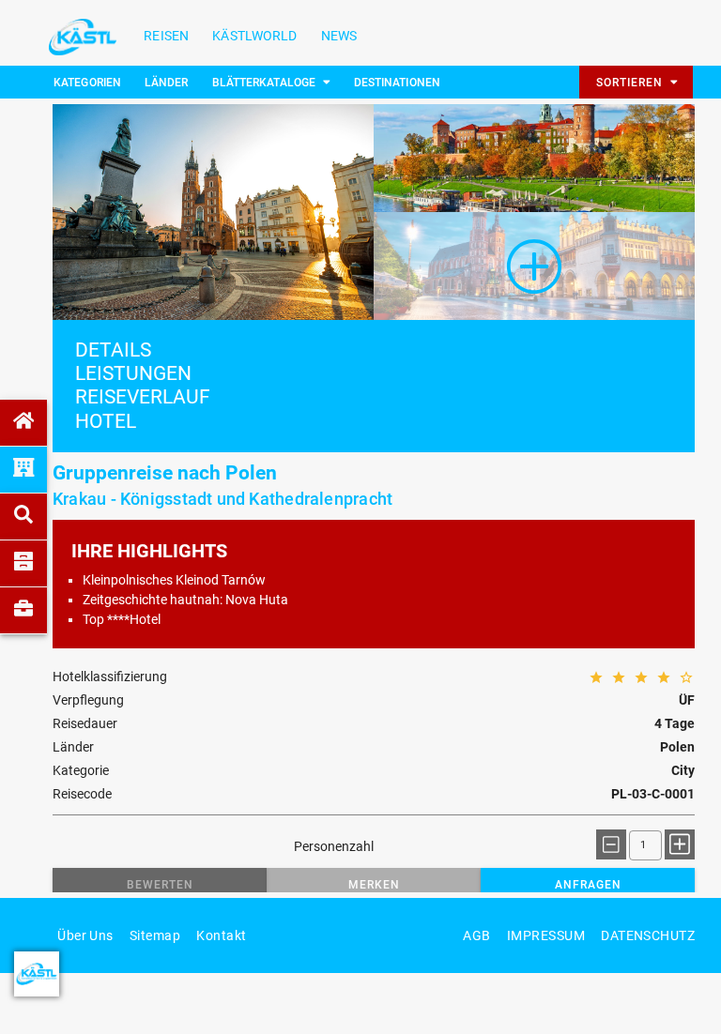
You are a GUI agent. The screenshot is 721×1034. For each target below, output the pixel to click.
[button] (160, 885)
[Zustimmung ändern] (36, 973)
